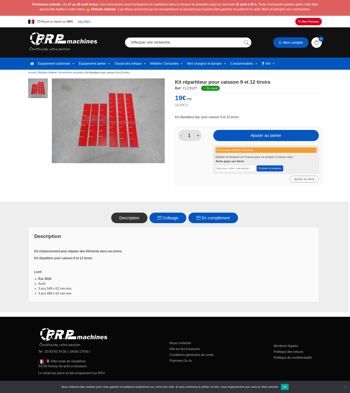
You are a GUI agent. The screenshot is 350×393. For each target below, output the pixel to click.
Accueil (32, 72)
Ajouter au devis (304, 179)
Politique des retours (289, 351)
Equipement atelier (92, 63)
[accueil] (32, 64)
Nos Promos (310, 21)
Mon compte (292, 43)
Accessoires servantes (71, 72)
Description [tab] (129, 218)
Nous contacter (180, 343)
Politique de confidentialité (293, 357)
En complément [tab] (215, 218)
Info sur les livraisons (185, 349)
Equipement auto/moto (54, 63)
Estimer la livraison (270, 168)
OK (285, 386)
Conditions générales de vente (191, 355)
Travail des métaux (128, 63)
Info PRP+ (84, 21)
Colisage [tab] (170, 218)
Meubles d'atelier (47, 72)
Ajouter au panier (266, 135)
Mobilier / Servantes (164, 63)
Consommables (241, 63)
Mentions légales (286, 346)
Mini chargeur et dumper (204, 63)
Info (268, 63)
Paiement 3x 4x (181, 360)
